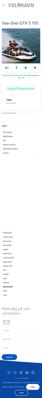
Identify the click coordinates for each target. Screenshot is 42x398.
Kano (5, 295)
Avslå (22, 393)
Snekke (6, 282)
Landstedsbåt (8, 257)
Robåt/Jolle (7, 266)
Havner (6, 153)
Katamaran (7, 253)
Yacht (5, 291)
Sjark (5, 278)
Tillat (33, 387)
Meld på (9, 357)
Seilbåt (6, 274)
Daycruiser (7, 241)
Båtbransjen (8, 136)
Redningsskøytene (10, 149)
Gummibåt (7, 245)
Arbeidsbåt (7, 233)
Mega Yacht (7, 262)
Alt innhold (7, 132)
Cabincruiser (8, 237)
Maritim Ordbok (9, 144)
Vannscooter (8, 286)
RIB (4, 270)
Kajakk (6, 249)
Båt (4, 140)
